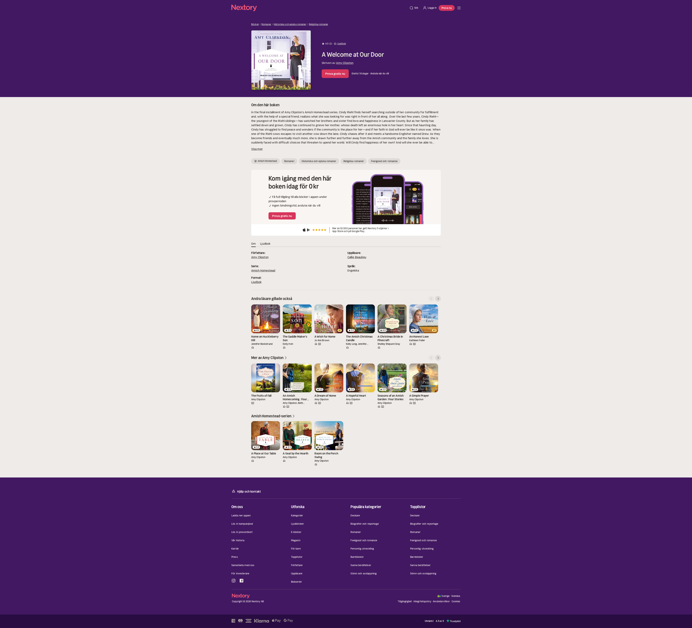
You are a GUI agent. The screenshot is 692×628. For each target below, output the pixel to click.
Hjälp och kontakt (249, 492)
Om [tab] (253, 243)
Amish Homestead (263, 270)
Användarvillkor (441, 601)
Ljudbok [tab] (265, 243)
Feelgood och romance (384, 161)
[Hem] (319, 8)
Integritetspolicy (422, 601)
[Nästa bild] (438, 299)
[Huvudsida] (459, 8)
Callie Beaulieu (356, 257)
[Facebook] (241, 580)
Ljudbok (256, 282)
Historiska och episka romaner (290, 24)
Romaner (266, 24)
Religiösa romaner (318, 24)
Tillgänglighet (405, 601)
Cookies (456, 601)
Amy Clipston (344, 63)
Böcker (255, 24)
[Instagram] (233, 580)
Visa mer (257, 149)
